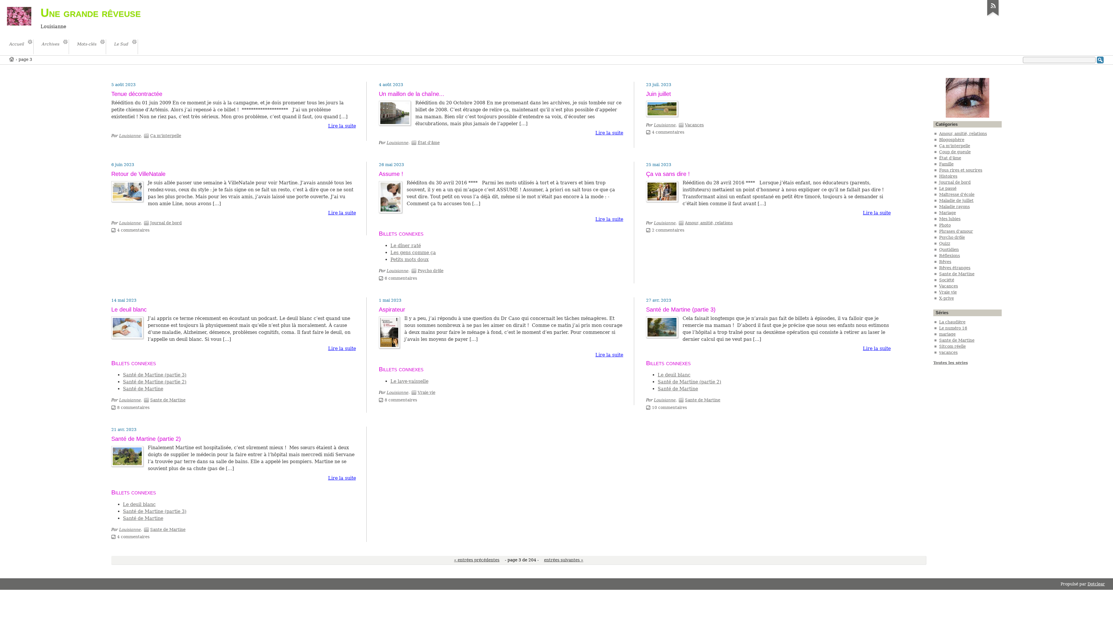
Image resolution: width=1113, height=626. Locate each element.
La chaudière (952, 322)
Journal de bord (166, 223)
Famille (946, 164)
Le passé (947, 188)
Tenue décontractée (136, 94)
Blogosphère (951, 139)
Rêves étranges (954, 267)
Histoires (948, 176)
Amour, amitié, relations (709, 223)
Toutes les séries (950, 363)
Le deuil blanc (129, 309)
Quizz (944, 243)
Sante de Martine (168, 400)
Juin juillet (658, 94)
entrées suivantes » (563, 560)
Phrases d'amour (956, 231)
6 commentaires (401, 278)
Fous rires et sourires (960, 170)
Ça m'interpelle (165, 135)
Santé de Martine (143, 389)
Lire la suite (342, 126)
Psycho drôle (430, 270)
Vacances (694, 125)
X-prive (946, 298)
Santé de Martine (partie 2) (154, 382)
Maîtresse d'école (956, 194)
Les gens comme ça (413, 252)
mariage (947, 334)
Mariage (947, 212)
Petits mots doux (409, 259)
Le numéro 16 (953, 328)
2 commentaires (668, 230)
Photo (945, 225)
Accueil (11, 59)
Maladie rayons (954, 206)
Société (946, 280)
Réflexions (949, 255)
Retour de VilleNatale (138, 174)
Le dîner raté (405, 245)
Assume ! (391, 174)
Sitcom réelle (952, 346)
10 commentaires (669, 407)
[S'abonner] (993, 15)
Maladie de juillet (956, 200)
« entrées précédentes (476, 560)
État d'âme (429, 142)
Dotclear (1096, 584)
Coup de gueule (955, 152)
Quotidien (949, 249)
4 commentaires (668, 132)
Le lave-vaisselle (409, 381)
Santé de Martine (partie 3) (154, 375)
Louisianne (130, 135)
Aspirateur (392, 309)
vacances (948, 352)
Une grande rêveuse (91, 12)
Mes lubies (950, 218)
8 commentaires (133, 407)
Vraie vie (426, 392)
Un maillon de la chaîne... (411, 94)
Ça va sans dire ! (668, 174)
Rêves (945, 261)
